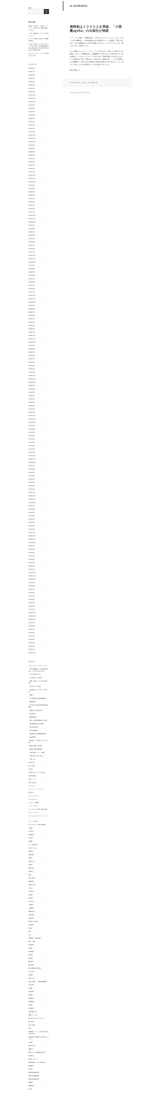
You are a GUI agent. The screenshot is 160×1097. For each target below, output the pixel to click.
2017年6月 (31, 436)
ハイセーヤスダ (33, 806)
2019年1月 (31, 372)
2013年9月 (31, 583)
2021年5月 (31, 279)
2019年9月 (31, 345)
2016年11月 (32, 459)
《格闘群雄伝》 (33, 717)
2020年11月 (32, 299)
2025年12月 (32, 95)
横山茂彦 (31, 965)
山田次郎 (31, 918)
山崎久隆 (31, 915)
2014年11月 (32, 539)
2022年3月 (31, 245)
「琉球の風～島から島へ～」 (37, 756)
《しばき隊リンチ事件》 (35, 678)
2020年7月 (31, 312)
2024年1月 (31, 172)
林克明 (30, 958)
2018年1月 (31, 412)
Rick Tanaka (32, 782)
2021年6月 (31, 275)
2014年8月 (31, 549)
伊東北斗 (31, 851)
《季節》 (31, 695)
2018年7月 (31, 392)
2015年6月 (31, 516)
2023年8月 (31, 188)
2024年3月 (31, 165)
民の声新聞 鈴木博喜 (34, 968)
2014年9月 (31, 546)
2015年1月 (31, 532)
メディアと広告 (33, 821)
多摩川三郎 (31, 885)
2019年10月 (32, 342)
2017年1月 (31, 452)
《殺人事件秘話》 (33, 727)
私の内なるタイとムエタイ (36, 1018)
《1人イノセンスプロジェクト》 (38, 666)
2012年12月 (32, 613)
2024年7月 (31, 152)
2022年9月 (31, 225)
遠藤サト (31, 1049)
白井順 (30, 1005)
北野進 (30, 865)
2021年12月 (32, 255)
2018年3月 (31, 406)
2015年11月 (32, 499)
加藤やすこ (31, 861)
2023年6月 (31, 195)
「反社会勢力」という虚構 (36, 752)
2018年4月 (31, 402)
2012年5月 (31, 636)
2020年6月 (31, 315)
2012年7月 (31, 629)
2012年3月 (31, 643)
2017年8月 (31, 429)
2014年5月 (31, 556)
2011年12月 (32, 653)
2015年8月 (31, 509)
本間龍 (30, 948)
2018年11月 (32, 379)
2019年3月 (31, 365)
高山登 (30, 1069)
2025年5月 (31, 118)
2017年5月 (31, 439)
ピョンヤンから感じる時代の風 (37, 809)
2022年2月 (31, 249)
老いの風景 (31, 1025)
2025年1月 (31, 132)
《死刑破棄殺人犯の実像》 (36, 724)
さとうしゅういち (33, 796)
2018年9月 (31, 385)
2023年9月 (31, 185)
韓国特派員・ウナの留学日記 (37, 1062)
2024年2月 (31, 168)
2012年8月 (31, 626)
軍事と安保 (31, 1046)
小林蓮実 (31, 908)
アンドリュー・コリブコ (35, 789)
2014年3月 (31, 562)
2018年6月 (31, 396)
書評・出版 (31, 941)
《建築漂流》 (32, 702)
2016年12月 (32, 456)
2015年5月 (31, 519)
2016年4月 (31, 482)
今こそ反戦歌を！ (33, 845)
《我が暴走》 (32, 714)
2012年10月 (32, 619)
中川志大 (31, 831)
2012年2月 (31, 646)
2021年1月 (31, 292)
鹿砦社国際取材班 (33, 1072)
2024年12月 (32, 135)
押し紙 (30, 928)
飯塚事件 (31, 1066)
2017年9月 (31, 426)
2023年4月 (31, 202)
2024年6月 (31, 155)
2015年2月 (31, 529)
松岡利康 (31, 951)
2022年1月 (31, 252)
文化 (29, 935)
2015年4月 (31, 522)
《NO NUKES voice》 (35, 674)
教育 (29, 931)
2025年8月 (31, 108)
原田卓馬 (31, 868)
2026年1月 (31, 92)
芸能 (29, 1028)
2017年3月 (31, 446)
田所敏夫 (31, 998)
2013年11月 (32, 576)
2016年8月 (31, 469)
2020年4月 (31, 322)
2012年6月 (31, 633)
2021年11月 (32, 259)
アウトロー (31, 786)
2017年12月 (32, 416)
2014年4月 (31, 559)
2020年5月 (31, 319)
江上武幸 (31, 971)
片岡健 (30, 988)
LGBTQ (30, 769)
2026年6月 (31, 75)
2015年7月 (31, 512)
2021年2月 (31, 289)
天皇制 (30, 895)
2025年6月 (31, 115)
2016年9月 (31, 466)
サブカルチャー (33, 799)
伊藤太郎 (31, 855)
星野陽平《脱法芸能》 (35, 938)
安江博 (30, 898)
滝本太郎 (31, 985)
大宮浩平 (31, 891)
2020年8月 (31, 309)
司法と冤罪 (31, 878)
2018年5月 (31, 399)
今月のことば (32, 848)
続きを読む (75, 70)
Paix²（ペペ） (32, 779)
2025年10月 (32, 102)
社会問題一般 (32, 1012)
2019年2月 (31, 369)
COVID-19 (31, 762)
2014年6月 (31, 552)
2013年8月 (31, 586)
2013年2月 (31, 606)
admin (84, 82)
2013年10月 (32, 579)
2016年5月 (31, 479)
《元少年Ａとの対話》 (35, 686)
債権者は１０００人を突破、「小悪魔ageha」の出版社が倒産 (96, 28)
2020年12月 (32, 295)
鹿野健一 (31, 1082)
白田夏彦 (31, 1008)
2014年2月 (31, 566)
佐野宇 (30, 858)
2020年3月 (31, 325)
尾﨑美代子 (31, 911)
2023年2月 (31, 208)
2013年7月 (31, 589)
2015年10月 (32, 502)
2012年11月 (32, 616)
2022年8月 (31, 229)
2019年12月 (32, 335)
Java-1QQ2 (31, 766)
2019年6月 (31, 355)
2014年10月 (32, 542)
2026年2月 (31, 88)
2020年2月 (31, 329)
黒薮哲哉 (31, 1086)
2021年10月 (32, 262)
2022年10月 (32, 222)
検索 (29, 8)
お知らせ (31, 792)
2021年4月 (31, 282)
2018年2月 (31, 409)
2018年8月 (31, 389)
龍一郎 (30, 1089)
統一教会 (31, 1022)
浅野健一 (31, 975)
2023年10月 (32, 182)
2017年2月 (31, 449)
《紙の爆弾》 (32, 737)
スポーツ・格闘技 (33, 802)
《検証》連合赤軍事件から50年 (37, 720)
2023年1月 (31, 212)
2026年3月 (31, 85)
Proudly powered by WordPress (80, 92)
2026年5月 (31, 78)
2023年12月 (32, 175)
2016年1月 (31, 492)
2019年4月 (31, 362)
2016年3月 (31, 486)
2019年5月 (31, 359)
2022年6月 (31, 235)
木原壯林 (31, 945)
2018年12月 (32, 375)
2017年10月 (32, 422)
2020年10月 (32, 302)
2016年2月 (31, 489)
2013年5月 (31, 596)
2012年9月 (31, 623)
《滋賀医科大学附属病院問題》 (37, 734)
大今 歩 (30, 888)
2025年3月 (31, 125)
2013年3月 (31, 603)
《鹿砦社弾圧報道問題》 (35, 749)
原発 (29, 875)
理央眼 (30, 995)
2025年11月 (32, 98)
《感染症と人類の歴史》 (35, 710)
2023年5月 (31, 198)
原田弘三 (31, 871)
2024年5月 (31, 158)
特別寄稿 (31, 991)
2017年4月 (31, 442)
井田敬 (30, 841)
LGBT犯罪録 (32, 776)
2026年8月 (31, 68)
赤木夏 (30, 1042)
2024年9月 (31, 145)
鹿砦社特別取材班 (33, 1079)
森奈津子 (31, 961)
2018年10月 (32, 382)
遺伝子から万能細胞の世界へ (37, 1052)
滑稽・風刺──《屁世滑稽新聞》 (38, 981)
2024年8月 (31, 148)
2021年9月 (31, 265)
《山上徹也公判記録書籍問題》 (37, 698)
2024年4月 (31, 162)
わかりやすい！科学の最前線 (37, 824)
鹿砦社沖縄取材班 (33, 1076)
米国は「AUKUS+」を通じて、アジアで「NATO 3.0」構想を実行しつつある (38, 28)
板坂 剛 (30, 955)
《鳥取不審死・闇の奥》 (35, 746)
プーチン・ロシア (33, 812)
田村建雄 (31, 1001)
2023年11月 (32, 178)
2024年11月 (32, 138)
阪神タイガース (33, 1059)
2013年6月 (31, 593)
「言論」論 (31, 759)
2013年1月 (31, 609)
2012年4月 (31, 639)
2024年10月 (32, 142)
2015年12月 (32, 496)
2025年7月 (31, 112)
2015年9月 (31, 506)
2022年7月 (31, 232)
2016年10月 (32, 462)
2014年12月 (32, 536)
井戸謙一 (31, 838)
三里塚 (30, 828)
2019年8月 (31, 349)
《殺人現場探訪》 (33, 730)
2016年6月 (31, 476)
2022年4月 (31, 242)
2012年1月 (31, 649)
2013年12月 (32, 573)
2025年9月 (31, 105)
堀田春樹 (31, 881)
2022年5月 (31, 239)
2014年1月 (31, 569)
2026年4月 (31, 82)
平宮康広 (31, 925)
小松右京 (31, 901)
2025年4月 (31, 122)
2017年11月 (32, 419)
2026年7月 (31, 72)
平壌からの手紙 (33, 921)
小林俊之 (31, 905)
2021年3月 (31, 285)
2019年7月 (31, 352)
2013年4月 (31, 599)
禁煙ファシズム (33, 1015)
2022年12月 (32, 215)
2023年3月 (31, 205)
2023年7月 (31, 192)
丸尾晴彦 (31, 835)
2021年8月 (31, 269)
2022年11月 (32, 219)
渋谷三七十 (31, 978)
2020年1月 (31, 332)
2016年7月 (31, 472)
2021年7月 (31, 272)
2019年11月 (32, 339)
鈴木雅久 (31, 1056)
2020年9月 (31, 305)
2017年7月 (31, 432)
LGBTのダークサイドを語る (36, 772)
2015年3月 (31, 526)
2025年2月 (31, 128)
